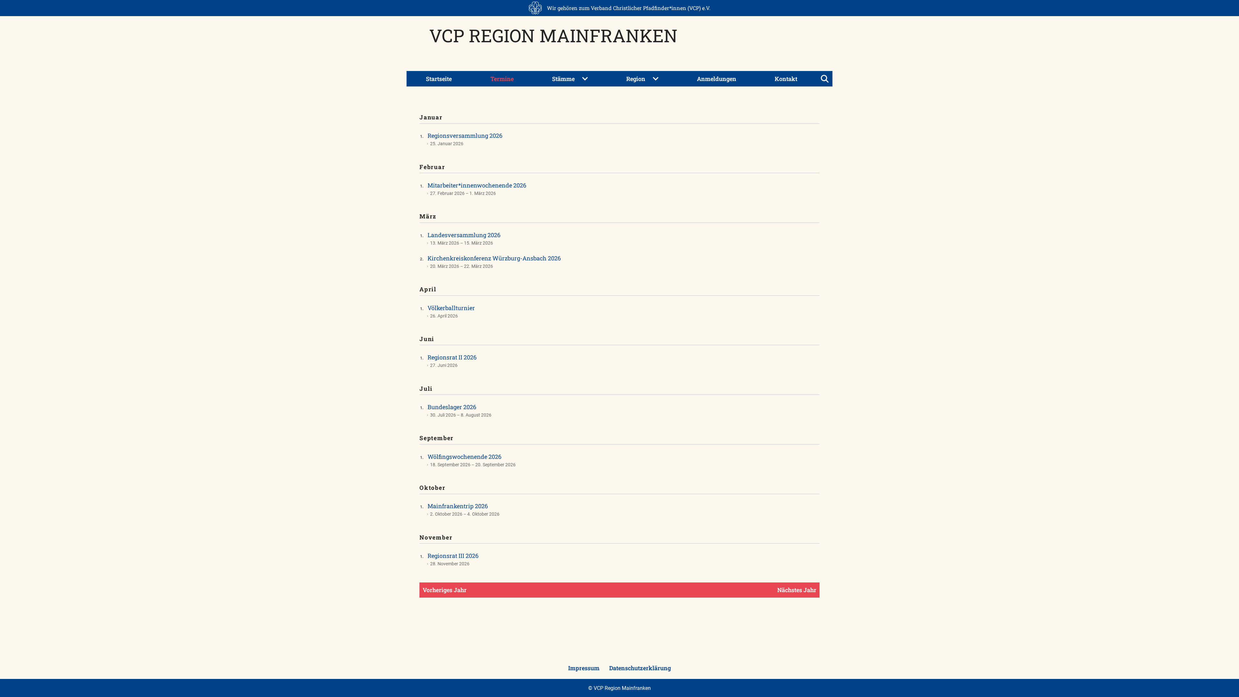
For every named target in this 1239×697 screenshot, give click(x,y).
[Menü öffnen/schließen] (824, 78)
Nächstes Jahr (796, 590)
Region (635, 79)
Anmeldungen (716, 79)
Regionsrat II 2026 (452, 357)
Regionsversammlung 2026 (465, 135)
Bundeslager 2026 (452, 407)
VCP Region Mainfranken (553, 35)
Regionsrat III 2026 (453, 556)
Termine (502, 79)
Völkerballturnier (451, 308)
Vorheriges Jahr (445, 590)
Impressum (583, 668)
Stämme (563, 79)
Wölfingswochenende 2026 (464, 456)
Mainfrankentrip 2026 (458, 506)
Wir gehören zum (628, 8)
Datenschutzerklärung (640, 668)
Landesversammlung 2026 (464, 235)
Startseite (439, 79)
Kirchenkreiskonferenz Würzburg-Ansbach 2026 (494, 258)
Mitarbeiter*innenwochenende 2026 (477, 185)
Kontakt (786, 79)
